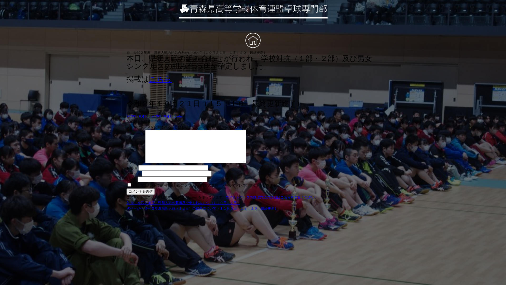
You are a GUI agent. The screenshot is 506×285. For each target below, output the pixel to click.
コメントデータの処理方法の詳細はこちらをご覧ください (270, 197)
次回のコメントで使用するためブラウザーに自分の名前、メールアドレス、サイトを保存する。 (206, 185)
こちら (160, 79)
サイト (131, 179)
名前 (132, 168)
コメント (135, 162)
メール (133, 174)
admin (181, 116)
